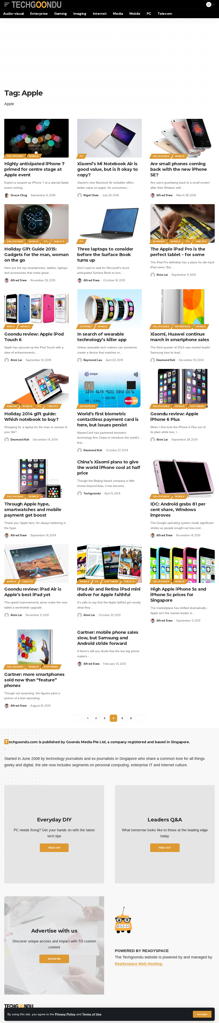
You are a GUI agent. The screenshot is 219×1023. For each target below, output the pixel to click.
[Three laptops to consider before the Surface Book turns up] (109, 223)
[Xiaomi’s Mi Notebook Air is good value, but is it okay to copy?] (109, 138)
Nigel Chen (91, 195)
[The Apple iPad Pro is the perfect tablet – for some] (182, 223)
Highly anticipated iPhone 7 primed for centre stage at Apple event (34, 169)
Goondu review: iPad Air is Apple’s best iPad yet (32, 592)
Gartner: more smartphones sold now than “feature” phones (34, 680)
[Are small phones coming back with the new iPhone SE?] (182, 138)
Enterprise (182, 326)
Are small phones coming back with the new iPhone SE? (178, 169)
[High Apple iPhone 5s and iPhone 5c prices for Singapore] (182, 563)
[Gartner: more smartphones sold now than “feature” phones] (36, 648)
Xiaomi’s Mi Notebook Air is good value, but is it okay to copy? (107, 169)
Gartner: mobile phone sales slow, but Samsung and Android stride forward (107, 638)
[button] (202, 1014)
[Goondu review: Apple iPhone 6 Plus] (182, 388)
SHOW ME (54, 959)
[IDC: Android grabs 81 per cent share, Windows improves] (182, 478)
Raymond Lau (92, 360)
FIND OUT (165, 847)
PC (81, 156)
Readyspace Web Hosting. (139, 964)
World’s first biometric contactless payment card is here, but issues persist (108, 419)
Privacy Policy (65, 1014)
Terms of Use (91, 1014)
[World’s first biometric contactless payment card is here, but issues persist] (109, 388)
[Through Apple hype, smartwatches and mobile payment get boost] (36, 478)
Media (11, 326)
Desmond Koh (165, 360)
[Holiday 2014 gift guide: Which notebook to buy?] (36, 388)
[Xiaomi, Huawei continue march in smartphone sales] (182, 308)
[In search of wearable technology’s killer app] (109, 308)
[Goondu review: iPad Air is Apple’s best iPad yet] (36, 563)
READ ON (54, 847)
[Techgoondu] (37, 5)
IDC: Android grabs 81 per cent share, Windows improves (178, 509)
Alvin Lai (162, 275)
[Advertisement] (109, 55)
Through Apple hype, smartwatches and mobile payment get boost (32, 509)
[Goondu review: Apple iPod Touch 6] (36, 308)
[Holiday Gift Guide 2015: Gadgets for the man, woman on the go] (36, 223)
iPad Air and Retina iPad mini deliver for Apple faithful (109, 592)
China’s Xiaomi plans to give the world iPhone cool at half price (108, 467)
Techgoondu (92, 493)
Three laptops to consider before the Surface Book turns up (105, 254)
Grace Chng (18, 195)
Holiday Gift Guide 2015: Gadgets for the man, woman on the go (36, 254)
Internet (159, 241)
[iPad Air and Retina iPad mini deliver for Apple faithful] (109, 563)
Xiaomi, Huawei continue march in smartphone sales (179, 337)
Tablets (59, 241)
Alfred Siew (164, 195)
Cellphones (15, 156)
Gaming (12, 406)
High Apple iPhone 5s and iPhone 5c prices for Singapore (178, 595)
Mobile (33, 156)
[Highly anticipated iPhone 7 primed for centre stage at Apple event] (36, 138)
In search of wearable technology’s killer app (102, 337)
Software (197, 406)
